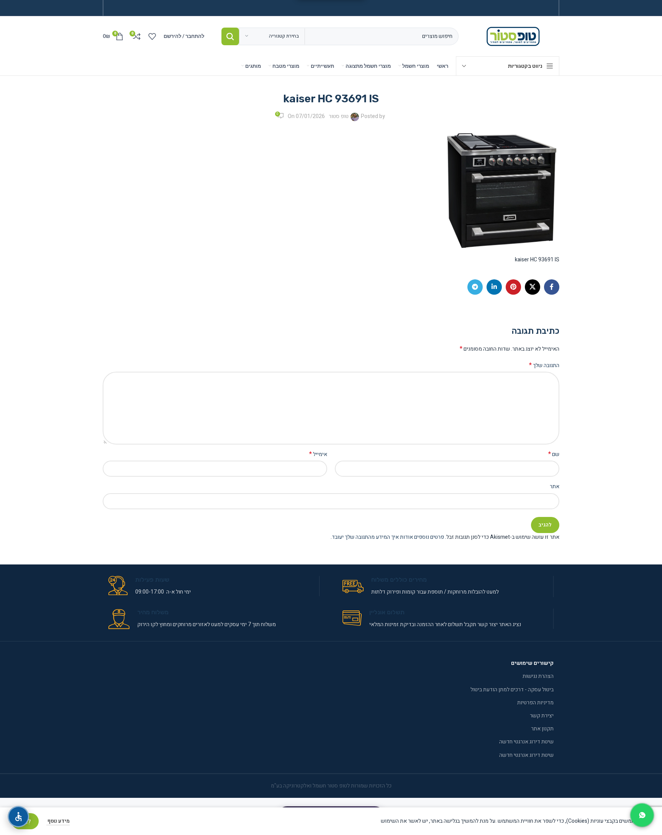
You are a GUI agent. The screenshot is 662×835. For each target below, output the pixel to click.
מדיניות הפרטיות (535, 703)
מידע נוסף (58, 821)
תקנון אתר (542, 729)
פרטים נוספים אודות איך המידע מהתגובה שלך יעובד (388, 537)
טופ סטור (339, 116)
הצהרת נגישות (538, 676)
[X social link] (532, 287)
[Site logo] (514, 36)
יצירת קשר (542, 716)
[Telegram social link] (475, 287)
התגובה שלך (544, 365)
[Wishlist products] (152, 36)
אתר (554, 486)
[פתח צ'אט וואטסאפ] (642, 815)
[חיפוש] (230, 36)
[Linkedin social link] (494, 287)
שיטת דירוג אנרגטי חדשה (526, 742)
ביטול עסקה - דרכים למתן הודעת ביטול (512, 690)
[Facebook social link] (551, 287)
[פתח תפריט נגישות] (18, 816)
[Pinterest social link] (513, 287)
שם (553, 454)
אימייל (318, 454)
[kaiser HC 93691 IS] (501, 190)
